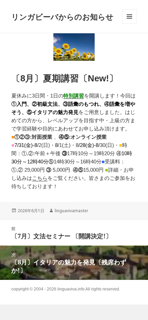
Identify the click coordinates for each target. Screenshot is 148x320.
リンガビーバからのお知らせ (62, 16)
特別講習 (73, 96)
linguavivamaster (71, 211)
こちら (39, 178)
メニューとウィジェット (129, 23)
